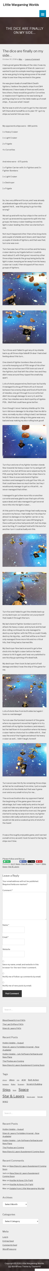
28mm (12, 1080)
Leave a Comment (32, 59)
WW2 (5, 1101)
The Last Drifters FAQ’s (12, 1024)
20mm (4, 1080)
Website (6, 949)
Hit (9, 1266)
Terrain (40, 1097)
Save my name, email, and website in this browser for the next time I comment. (20, 966)
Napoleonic (5, 1084)
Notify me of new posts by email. (17, 986)
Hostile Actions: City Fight (21, 1180)
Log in (5, 1237)
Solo (14, 1090)
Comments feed (9, 1245)
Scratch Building (34, 1084)
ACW (24, 1080)
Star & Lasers (13, 867)
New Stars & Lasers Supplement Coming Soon (23, 1065)
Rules (13, 1084)
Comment (7, 890)
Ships (44, 864)
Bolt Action (33, 1080)
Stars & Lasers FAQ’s (11, 1028)
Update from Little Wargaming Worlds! (27, 1188)
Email (5, 937)
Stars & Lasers (27, 864)
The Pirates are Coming (13, 1061)
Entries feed (8, 1241)
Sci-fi (13, 864)
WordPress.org (9, 1249)
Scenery (21, 1084)
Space (17, 864)
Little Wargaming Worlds (21, 5)
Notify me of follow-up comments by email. (21, 977)
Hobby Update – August (13, 1043)
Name (5, 925)
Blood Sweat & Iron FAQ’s (13, 1020)
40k (18, 1080)
